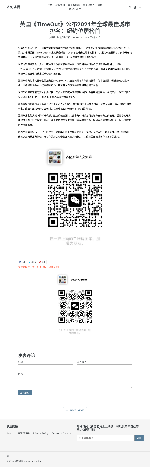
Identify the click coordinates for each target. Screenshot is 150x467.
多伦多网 (13, 7)
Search (10, 433)
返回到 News (77, 410)
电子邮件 (81, 362)
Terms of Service (61, 433)
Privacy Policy (41, 433)
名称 (20, 362)
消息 (20, 373)
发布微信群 (24, 433)
